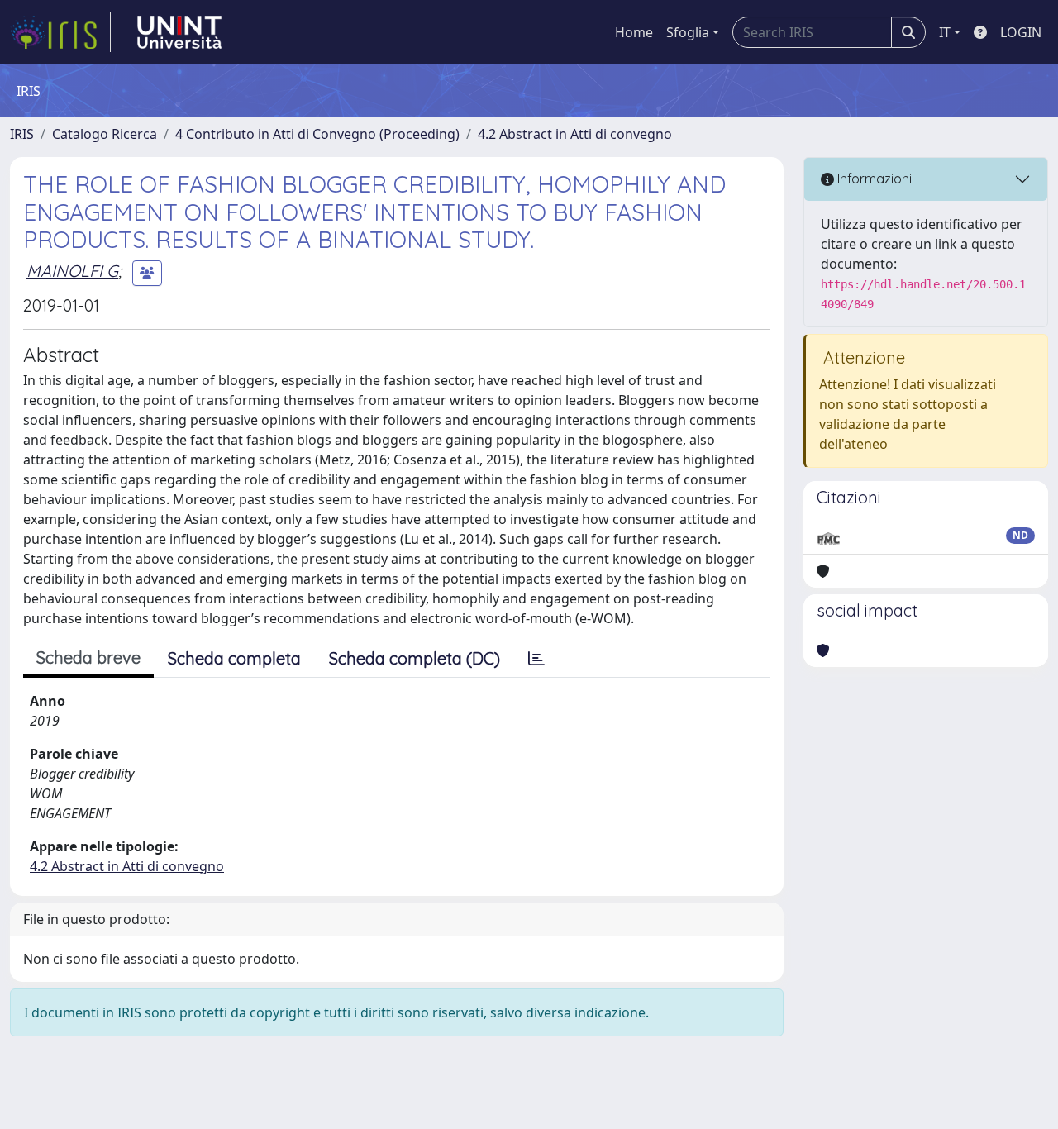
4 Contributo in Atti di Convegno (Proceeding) (317, 134)
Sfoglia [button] (687, 32)
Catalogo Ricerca (104, 134)
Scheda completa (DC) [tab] (414, 658)
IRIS (22, 134)
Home (634, 32)
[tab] (536, 658)
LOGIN (1020, 32)
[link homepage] (60, 32)
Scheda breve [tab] (88, 657)
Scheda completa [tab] (234, 658)
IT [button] (945, 32)
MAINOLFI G (72, 270)
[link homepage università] (179, 32)
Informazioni (873, 178)
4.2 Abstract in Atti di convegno (575, 134)
